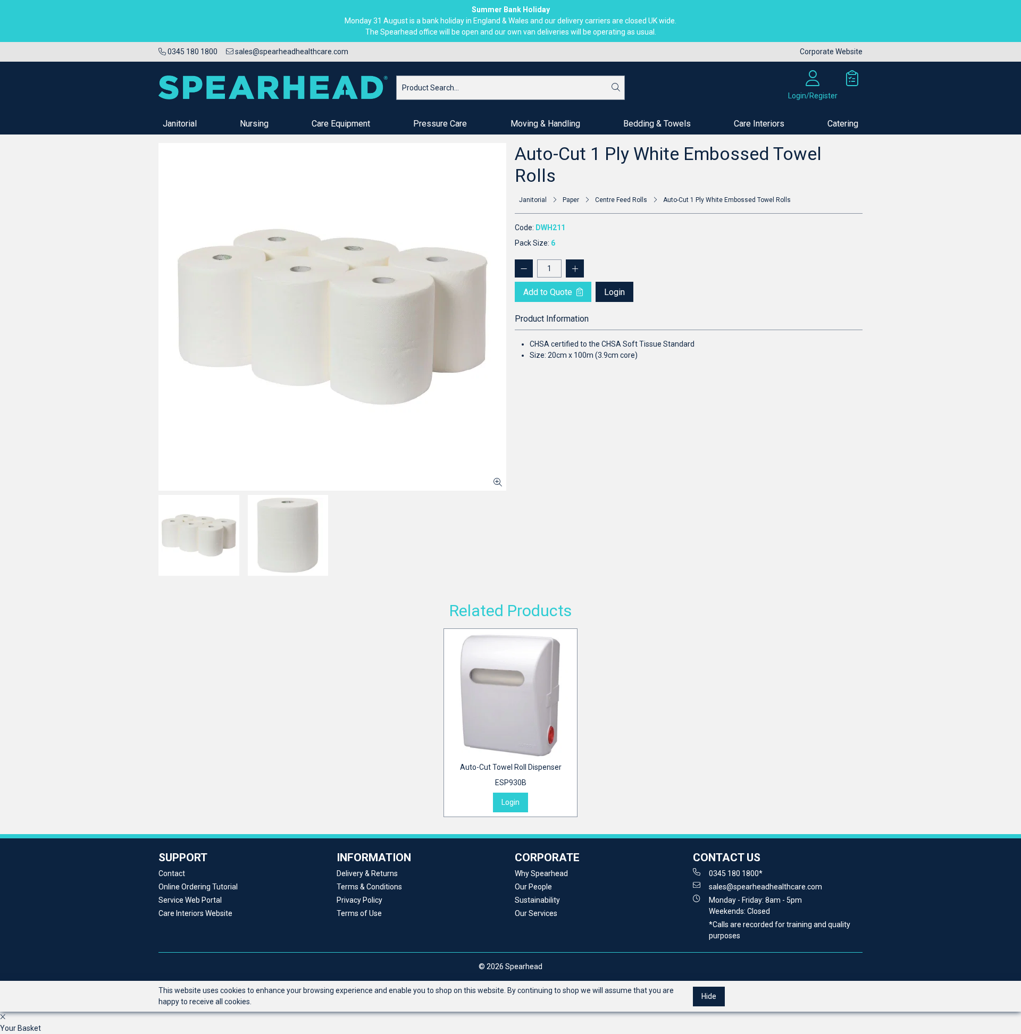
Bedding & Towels (657, 124)
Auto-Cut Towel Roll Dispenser (511, 775)
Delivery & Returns (367, 873)
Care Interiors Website (195, 913)
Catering (842, 124)
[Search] (615, 87)
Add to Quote (548, 292)
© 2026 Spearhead (510, 966)
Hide (708, 995)
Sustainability (537, 900)
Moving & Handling (545, 124)
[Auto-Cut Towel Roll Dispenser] (510, 695)
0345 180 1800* (736, 873)
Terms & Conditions (369, 886)
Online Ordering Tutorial (198, 886)
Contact (171, 873)
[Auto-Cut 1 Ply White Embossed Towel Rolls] (332, 317)
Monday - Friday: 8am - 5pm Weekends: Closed (755, 905)
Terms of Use (359, 913)
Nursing (254, 124)
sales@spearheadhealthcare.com (290, 51)
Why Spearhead (541, 873)
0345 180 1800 (191, 51)
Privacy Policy (359, 900)
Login (614, 292)
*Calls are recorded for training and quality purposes (779, 930)
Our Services (536, 913)
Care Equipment (341, 124)
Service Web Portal (190, 900)
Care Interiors (759, 124)
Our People (533, 886)
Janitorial (180, 124)
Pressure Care (440, 124)
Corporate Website (831, 51)
